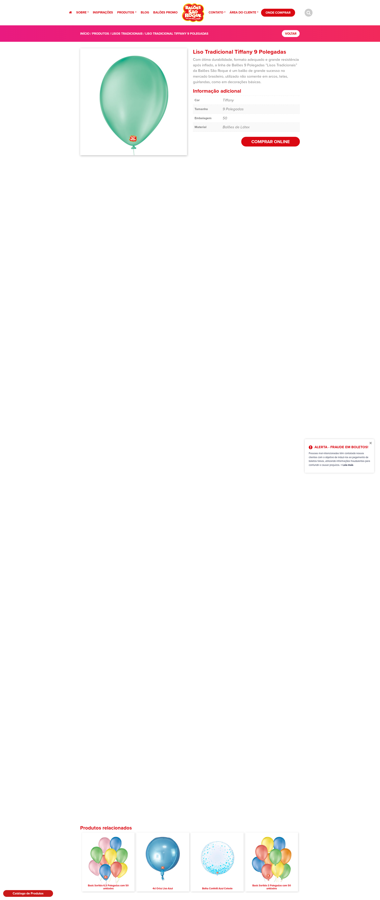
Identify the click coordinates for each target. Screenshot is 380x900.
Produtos (125, 12)
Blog (145, 12)
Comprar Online (270, 141)
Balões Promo (165, 12)
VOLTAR (290, 33)
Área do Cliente (243, 12)
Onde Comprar (278, 12)
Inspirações (103, 12)
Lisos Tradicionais (127, 33)
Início (84, 33)
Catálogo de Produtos (28, 893)
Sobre (81, 12)
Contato (216, 12)
